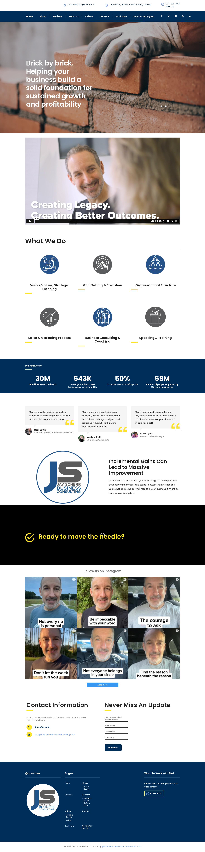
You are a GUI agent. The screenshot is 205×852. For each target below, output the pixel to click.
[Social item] (162, 16)
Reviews (57, 16)
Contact (104, 16)
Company (109, 737)
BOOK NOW (155, 793)
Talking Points (69, 816)
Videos (89, 16)
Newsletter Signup (143, 16)
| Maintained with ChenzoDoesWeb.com (121, 846)
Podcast (74, 16)
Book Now (121, 16)
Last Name (110, 731)
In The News (86, 788)
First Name (110, 725)
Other (68, 820)
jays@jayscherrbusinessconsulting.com (55, 734)
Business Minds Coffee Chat (87, 801)
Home (29, 16)
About (42, 16)
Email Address (112, 719)
